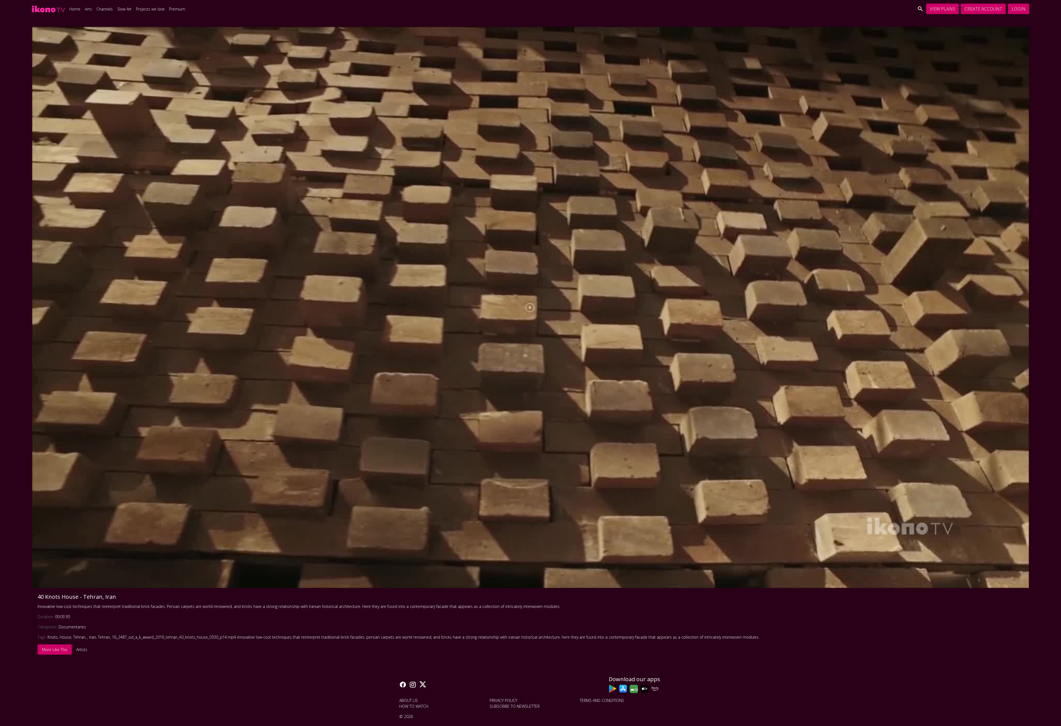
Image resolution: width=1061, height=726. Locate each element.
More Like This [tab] (54, 649)
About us (408, 700)
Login (1019, 9)
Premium (177, 9)
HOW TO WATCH (413, 706)
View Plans (942, 9)
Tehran (79, 637)
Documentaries (72, 626)
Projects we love (150, 9)
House (65, 637)
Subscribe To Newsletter (515, 706)
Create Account (983, 9)
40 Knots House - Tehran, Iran (77, 596)
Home (74, 9)
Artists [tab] (81, 649)
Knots (53, 637)
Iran (92, 637)
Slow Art (124, 9)
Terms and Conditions (602, 700)
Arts (88, 9)
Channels (104, 9)
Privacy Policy (503, 700)
